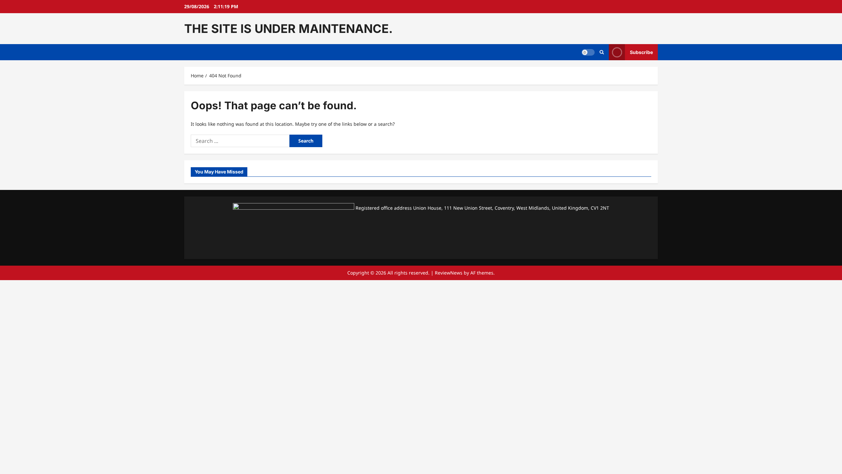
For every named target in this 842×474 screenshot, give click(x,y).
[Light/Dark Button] (588, 52)
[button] (602, 52)
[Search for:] (240, 141)
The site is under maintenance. (288, 28)
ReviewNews (448, 273)
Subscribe (641, 52)
